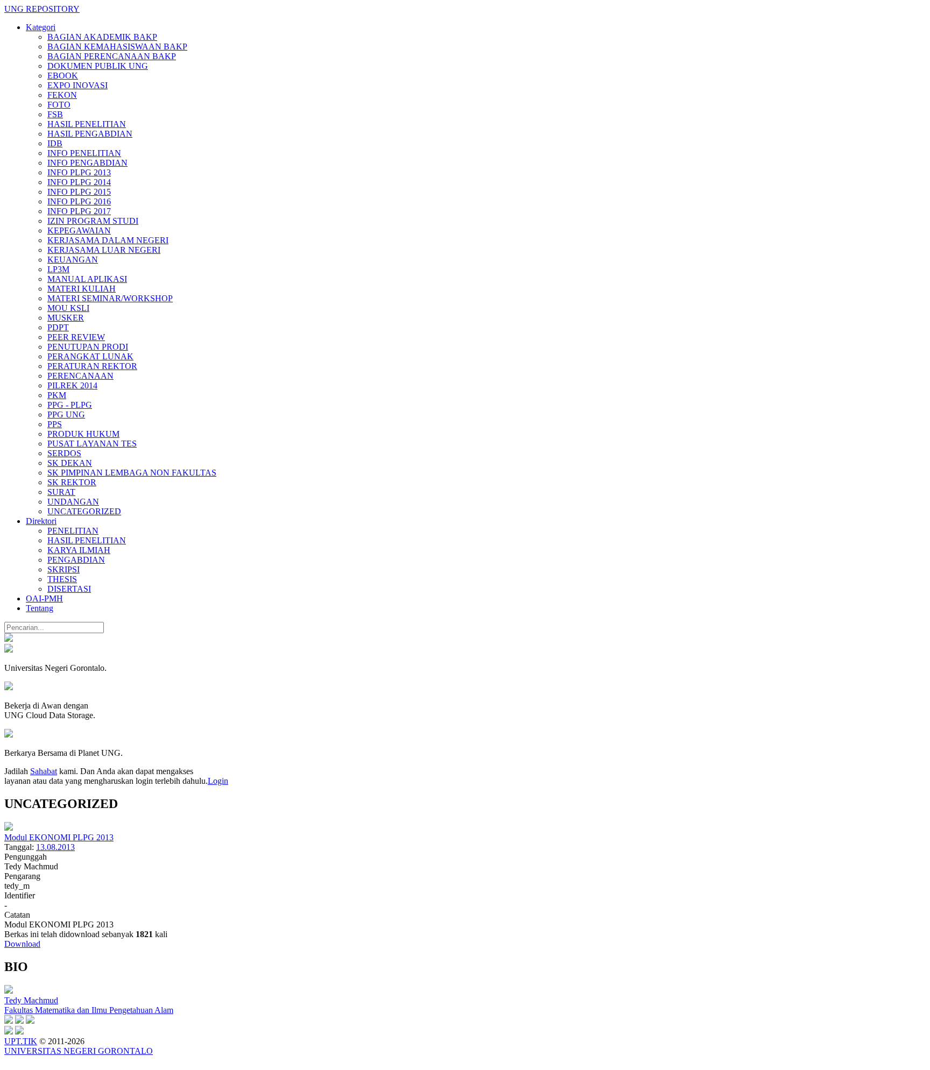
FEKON (62, 95)
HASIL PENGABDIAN (89, 133)
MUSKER (65, 317)
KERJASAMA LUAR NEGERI (103, 249)
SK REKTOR (71, 482)
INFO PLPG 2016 (79, 201)
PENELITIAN (72, 530)
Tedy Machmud (31, 1000)
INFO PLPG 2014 (79, 182)
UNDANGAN (73, 501)
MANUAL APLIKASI (87, 279)
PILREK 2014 (72, 385)
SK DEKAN (69, 462)
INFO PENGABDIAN (87, 162)
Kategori (40, 27)
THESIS (62, 579)
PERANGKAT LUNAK (90, 356)
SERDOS (64, 453)
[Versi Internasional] (8, 638)
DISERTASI (69, 588)
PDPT (58, 327)
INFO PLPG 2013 (79, 172)
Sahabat (43, 771)
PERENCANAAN (80, 375)
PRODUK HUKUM (83, 433)
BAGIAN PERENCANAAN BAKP (111, 56)
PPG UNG (66, 414)
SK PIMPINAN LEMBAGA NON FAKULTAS (131, 472)
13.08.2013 (55, 847)
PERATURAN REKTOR (92, 366)
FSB (55, 114)
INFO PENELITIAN (84, 153)
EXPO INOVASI (77, 85)
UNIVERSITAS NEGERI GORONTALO (78, 1050)
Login (218, 780)
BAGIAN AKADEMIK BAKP (102, 36)
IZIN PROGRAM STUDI (92, 220)
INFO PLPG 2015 (79, 191)
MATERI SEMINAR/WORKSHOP (110, 298)
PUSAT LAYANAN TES (92, 443)
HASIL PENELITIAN (86, 124)
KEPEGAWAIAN (79, 230)
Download (22, 943)
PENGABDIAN (76, 559)
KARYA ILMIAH (78, 550)
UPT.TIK (20, 1041)
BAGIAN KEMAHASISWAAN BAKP (117, 46)
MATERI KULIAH (81, 288)
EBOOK (62, 75)
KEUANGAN (72, 259)
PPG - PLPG (69, 404)
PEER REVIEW (76, 337)
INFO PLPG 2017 (79, 211)
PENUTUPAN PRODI (87, 346)
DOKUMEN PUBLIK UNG (97, 65)
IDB (54, 143)
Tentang (39, 608)
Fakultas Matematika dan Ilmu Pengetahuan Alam (88, 1010)
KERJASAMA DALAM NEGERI (107, 240)
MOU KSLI (68, 308)
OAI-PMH (44, 598)
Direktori (41, 521)
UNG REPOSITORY (42, 8)
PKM (56, 395)
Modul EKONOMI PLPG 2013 (59, 837)
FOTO (59, 104)
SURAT (61, 492)
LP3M (58, 269)
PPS (54, 424)
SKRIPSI (63, 569)
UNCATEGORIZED (84, 511)
